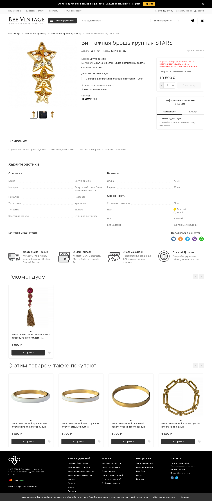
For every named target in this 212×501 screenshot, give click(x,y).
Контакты (53, 11)
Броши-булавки (29, 233)
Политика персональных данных (22, 487)
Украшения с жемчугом (80, 475)
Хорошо (185, 497)
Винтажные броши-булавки (65, 33)
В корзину (189, 85)
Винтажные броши (34, 33)
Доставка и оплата (35, 11)
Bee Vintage (14, 33)
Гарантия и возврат (111, 467)
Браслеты (72, 491)
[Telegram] (187, 239)
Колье (71, 487)
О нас (139, 475)
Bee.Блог (140, 471)
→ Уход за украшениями (94, 89)
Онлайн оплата (82, 251)
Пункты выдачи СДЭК (170, 118)
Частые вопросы (144, 463)
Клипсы (71, 479)
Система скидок (133, 251)
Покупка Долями (144, 467)
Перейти (149, 4)
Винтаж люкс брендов (79, 467)
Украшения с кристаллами (81, 471)
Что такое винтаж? (111, 479)
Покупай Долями (183, 252)
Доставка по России (35, 251)
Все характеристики (91, 67)
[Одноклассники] (180, 239)
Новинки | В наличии (78, 463)
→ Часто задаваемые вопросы (97, 85)
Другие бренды (118, 51)
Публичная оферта (111, 483)
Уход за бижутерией (112, 475)
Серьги (71, 483)
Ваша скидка (14, 11)
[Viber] (194, 239)
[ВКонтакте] (173, 239)
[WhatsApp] (201, 239)
